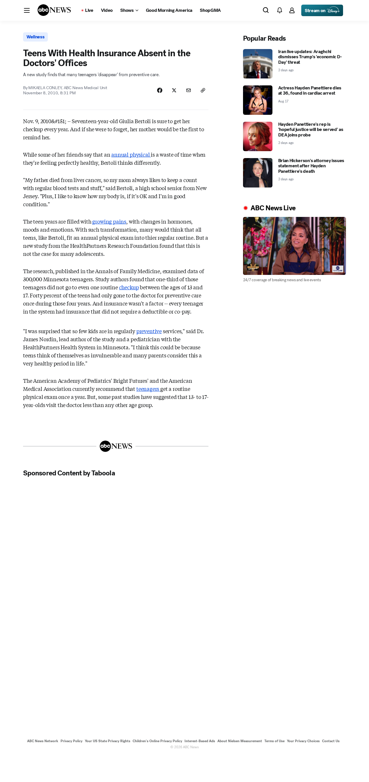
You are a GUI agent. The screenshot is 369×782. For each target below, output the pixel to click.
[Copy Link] (202, 90)
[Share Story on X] (174, 90)
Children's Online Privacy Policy (157, 741)
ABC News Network (42, 741)
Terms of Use (274, 741)
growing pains (109, 221)
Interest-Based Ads (199, 741)
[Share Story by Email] (188, 90)
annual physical (131, 154)
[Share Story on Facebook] (159, 90)
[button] (27, 10)
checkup (129, 287)
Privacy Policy (71, 741)
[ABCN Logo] (54, 10)
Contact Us (331, 741)
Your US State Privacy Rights (107, 741)
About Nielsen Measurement (239, 741)
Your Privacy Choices (303, 741)
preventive (149, 331)
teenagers (148, 388)
